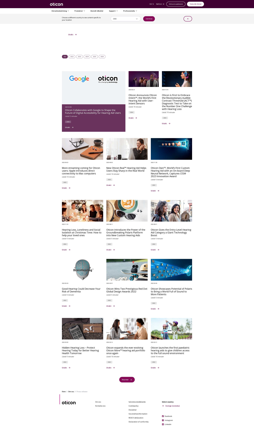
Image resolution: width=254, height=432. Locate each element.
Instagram (169, 420)
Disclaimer (133, 410)
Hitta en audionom (176, 4)
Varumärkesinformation (138, 414)
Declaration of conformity (139, 422)
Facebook (168, 416)
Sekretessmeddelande (137, 402)
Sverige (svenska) (172, 406)
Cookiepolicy (133, 406)
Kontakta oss (100, 406)
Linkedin (168, 424)
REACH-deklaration (136, 418)
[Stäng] (188, 18)
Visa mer (125, 380)
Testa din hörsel (195, 4)
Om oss (98, 402)
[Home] (56, 4)
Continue (149, 19)
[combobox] (124, 18)
